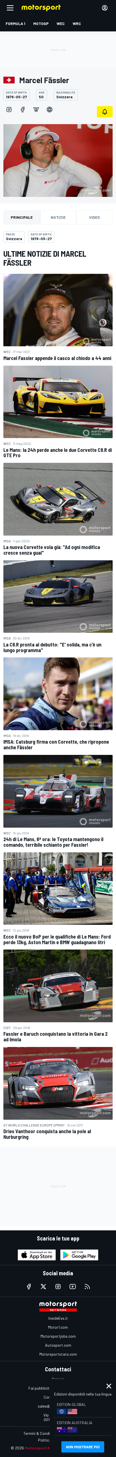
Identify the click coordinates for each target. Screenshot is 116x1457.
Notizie (58, 217)
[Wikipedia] (36, 109)
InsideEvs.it (58, 1318)
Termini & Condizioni (40, 1433)
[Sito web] (49, 109)
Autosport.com (58, 1345)
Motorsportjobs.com (58, 1336)
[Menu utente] (104, 7)
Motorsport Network (44, 1447)
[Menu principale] (10, 7)
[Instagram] (9, 109)
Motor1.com (58, 1327)
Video (94, 217)
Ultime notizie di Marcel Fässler (44, 258)
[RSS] (87, 1286)
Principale (22, 217)
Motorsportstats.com (58, 1354)
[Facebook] (22, 109)
